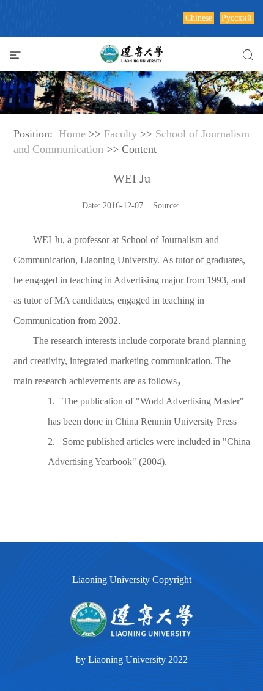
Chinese (198, 18)
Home (72, 134)
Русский (236, 18)
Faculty (120, 134)
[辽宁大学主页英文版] (131, 52)
